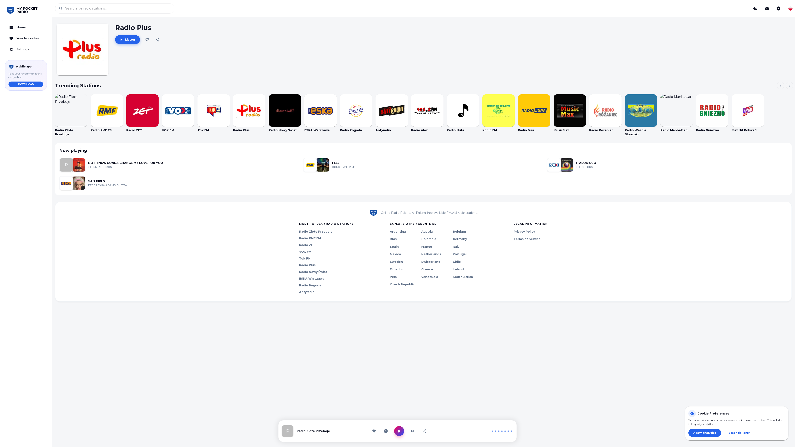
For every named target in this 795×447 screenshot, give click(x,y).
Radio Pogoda (310, 285)
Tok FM (305, 258)
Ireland (458, 269)
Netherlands (431, 254)
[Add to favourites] (147, 40)
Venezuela (429, 277)
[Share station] (424, 431)
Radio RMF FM (310, 238)
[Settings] (778, 8)
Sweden (396, 262)
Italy (456, 247)
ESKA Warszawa (311, 278)
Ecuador (396, 269)
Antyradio (306, 292)
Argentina (398, 231)
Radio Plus (307, 265)
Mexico (395, 254)
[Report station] (385, 431)
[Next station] (412, 431)
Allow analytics (704, 432)
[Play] (71, 110)
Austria (427, 231)
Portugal (459, 254)
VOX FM (305, 252)
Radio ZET (307, 245)
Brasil (394, 239)
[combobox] (790, 8)
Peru (393, 277)
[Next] (789, 85)
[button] (26, 27)
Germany (460, 239)
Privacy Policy (524, 231)
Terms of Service (527, 239)
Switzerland (430, 262)
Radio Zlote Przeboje (315, 231)
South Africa (463, 277)
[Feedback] (767, 8)
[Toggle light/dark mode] (755, 8)
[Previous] (780, 85)
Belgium (459, 231)
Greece (427, 269)
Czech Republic (402, 284)
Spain (394, 247)
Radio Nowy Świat (313, 272)
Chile (457, 262)
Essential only (739, 432)
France (426, 247)
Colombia (428, 239)
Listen (130, 39)
